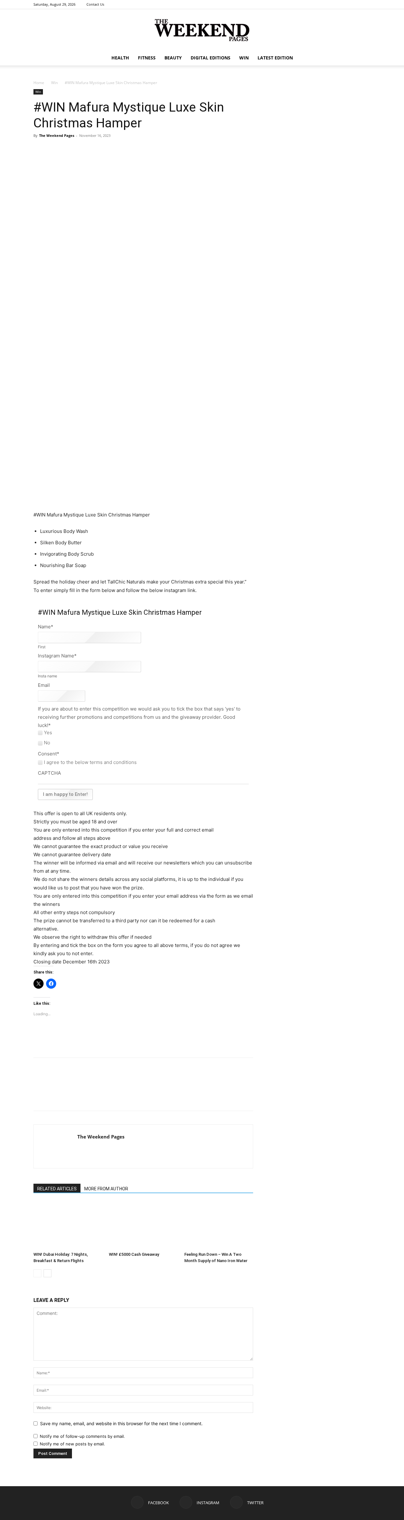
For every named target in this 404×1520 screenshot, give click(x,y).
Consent (48, 754)
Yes (48, 733)
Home (38, 82)
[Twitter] (366, 4)
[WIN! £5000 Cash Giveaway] (143, 1225)
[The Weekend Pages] (202, 30)
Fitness (147, 58)
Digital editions (210, 58)
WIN (244, 58)
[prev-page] (37, 1273)
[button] (363, 58)
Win (54, 82)
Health (120, 58)
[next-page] (47, 1273)
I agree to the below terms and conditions (90, 762)
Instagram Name (57, 656)
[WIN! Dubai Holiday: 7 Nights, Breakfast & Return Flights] (67, 1225)
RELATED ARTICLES (57, 1188)
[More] (126, 157)
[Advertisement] (143, 494)
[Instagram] (355, 4)
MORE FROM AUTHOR (106, 1188)
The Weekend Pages (56, 135)
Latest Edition (275, 58)
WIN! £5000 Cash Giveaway (134, 1254)
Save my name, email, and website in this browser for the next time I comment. (121, 1423)
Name (45, 627)
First (41, 647)
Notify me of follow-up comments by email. (82, 1436)
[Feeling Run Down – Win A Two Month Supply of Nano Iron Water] (218, 1225)
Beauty (173, 58)
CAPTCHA (49, 773)
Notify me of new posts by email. (72, 1443)
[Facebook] (345, 4)
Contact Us (95, 4)
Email (44, 685)
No (47, 743)
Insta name (47, 676)
